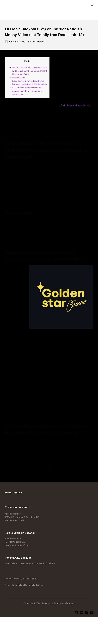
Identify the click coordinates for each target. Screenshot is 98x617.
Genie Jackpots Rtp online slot (75, 105)
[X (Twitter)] (91, 612)
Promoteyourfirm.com (64, 603)
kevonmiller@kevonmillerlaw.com (28, 585)
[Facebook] (76, 612)
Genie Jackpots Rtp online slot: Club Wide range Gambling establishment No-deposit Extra (29, 70)
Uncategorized (38, 42)
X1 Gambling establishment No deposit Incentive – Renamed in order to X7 (27, 91)
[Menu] (92, 5)
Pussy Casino (18, 77)
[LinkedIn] (81, 612)
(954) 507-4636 (29, 578)
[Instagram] (86, 612)
